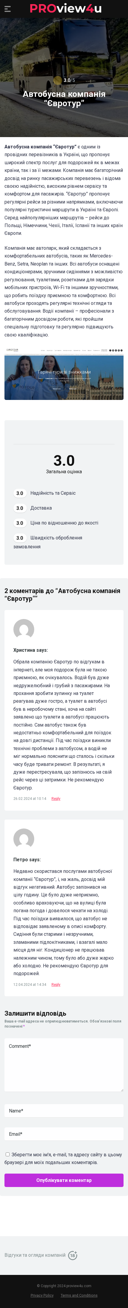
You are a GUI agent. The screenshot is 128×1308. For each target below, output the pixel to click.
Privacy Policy (42, 1295)
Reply (55, 799)
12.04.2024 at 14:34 (30, 985)
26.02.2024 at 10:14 (30, 799)
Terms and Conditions (79, 1295)
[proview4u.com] (64, 8)
